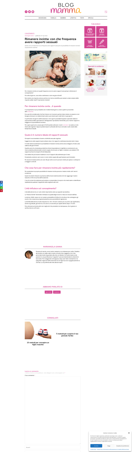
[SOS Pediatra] (101, 72)
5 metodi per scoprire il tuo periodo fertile (67, 335)
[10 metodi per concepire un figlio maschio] (38, 330)
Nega (108, 446)
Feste (82, 18)
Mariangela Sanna (29, 35)
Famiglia (53, 18)
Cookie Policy (93, 449)
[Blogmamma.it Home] (66, 8)
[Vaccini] (90, 72)
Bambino (63, 18)
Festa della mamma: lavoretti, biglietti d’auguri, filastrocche (90, 89)
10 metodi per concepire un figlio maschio (38, 343)
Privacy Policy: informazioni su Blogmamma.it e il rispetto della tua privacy (113, 449)
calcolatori (66, 125)
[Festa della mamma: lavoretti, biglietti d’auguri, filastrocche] (90, 83)
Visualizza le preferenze (122, 446)
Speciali (90, 18)
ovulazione (30, 111)
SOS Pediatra (101, 77)
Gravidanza (42, 18)
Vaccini (90, 77)
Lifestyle (73, 18)
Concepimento (29, 33)
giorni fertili (48, 292)
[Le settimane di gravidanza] (101, 83)
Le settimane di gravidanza (101, 88)
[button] (129, 433)
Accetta (96, 446)
